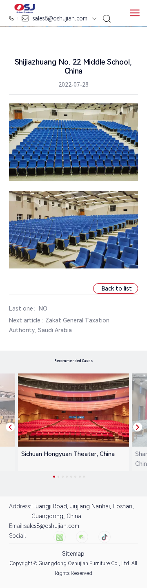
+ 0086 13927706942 (12, 18)
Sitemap (73, 553)
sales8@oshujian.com (59, 18)
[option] (72, 422)
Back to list (117, 288)
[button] (10, 427)
